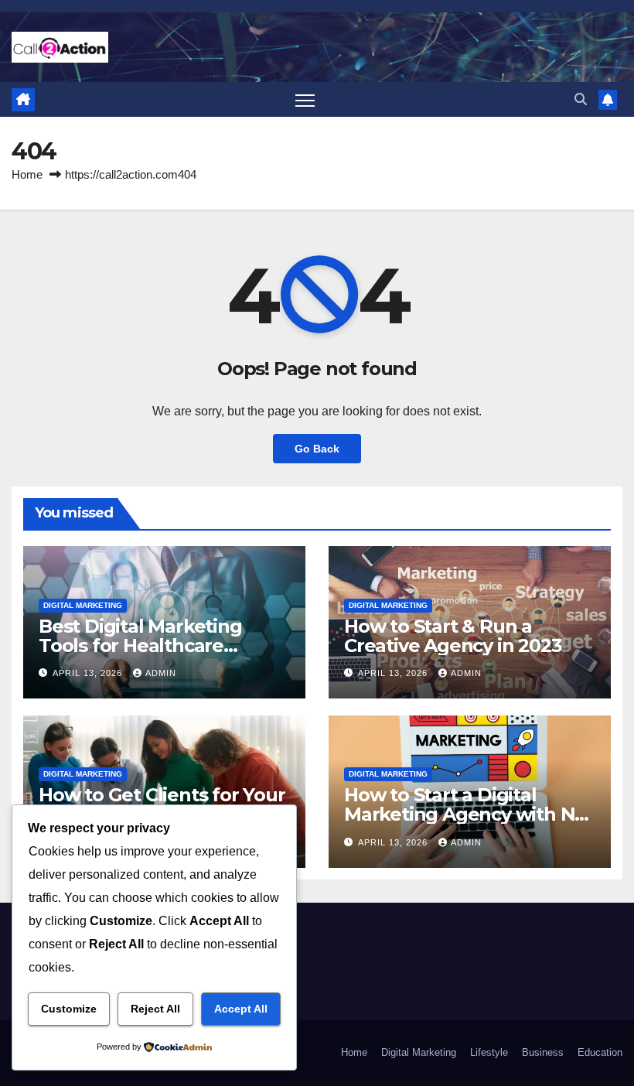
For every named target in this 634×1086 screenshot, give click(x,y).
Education (600, 1052)
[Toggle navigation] (305, 99)
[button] (580, 99)
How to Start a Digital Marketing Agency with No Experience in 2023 (465, 814)
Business (543, 1052)
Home (27, 174)
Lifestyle (489, 1052)
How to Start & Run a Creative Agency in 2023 (452, 636)
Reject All (155, 1008)
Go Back (317, 448)
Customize (69, 1008)
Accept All (241, 1008)
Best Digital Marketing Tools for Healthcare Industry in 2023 (140, 645)
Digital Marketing (82, 605)
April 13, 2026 (89, 673)
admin (160, 673)
